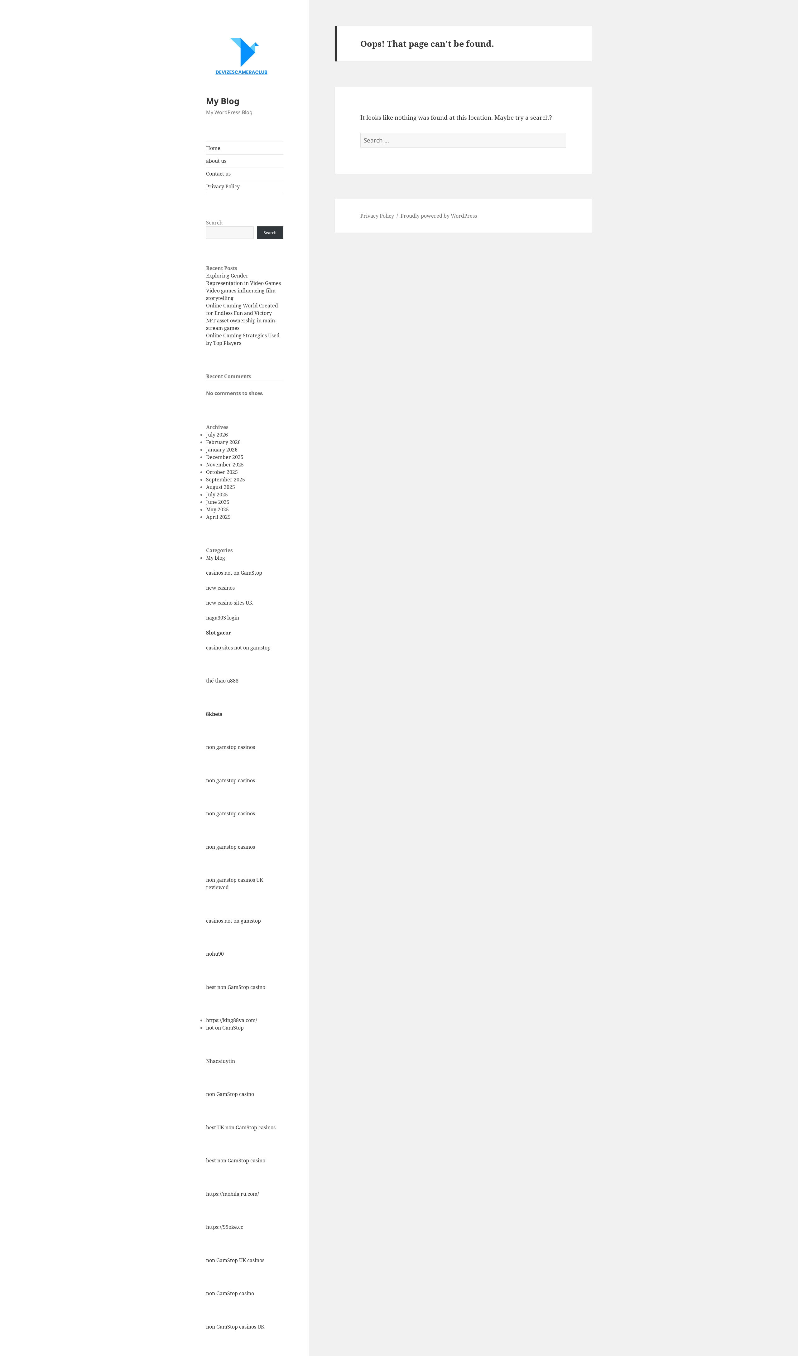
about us (216, 160)
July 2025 (217, 494)
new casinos (220, 587)
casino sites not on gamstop (238, 647)
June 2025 (217, 502)
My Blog (222, 101)
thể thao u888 (222, 680)
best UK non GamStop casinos (241, 1127)
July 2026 (217, 434)
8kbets (214, 714)
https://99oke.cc (224, 1226)
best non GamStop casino (235, 987)
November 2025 (225, 464)
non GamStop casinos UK (235, 1326)
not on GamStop (225, 1027)
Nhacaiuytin (220, 1061)
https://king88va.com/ (231, 1020)
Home (213, 148)
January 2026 (222, 449)
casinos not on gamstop (233, 920)
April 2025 (218, 517)
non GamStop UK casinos (235, 1260)
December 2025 (224, 457)
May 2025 (217, 509)
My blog (215, 557)
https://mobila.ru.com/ (232, 1193)
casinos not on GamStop (234, 572)
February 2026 (223, 442)
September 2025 (225, 479)
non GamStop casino (230, 1094)
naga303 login (222, 617)
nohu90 (215, 953)
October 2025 (222, 472)
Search (214, 222)
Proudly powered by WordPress (439, 215)
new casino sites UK (229, 602)
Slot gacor (218, 632)
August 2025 (220, 487)
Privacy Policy (223, 186)
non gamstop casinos (230, 747)
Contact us (218, 173)
